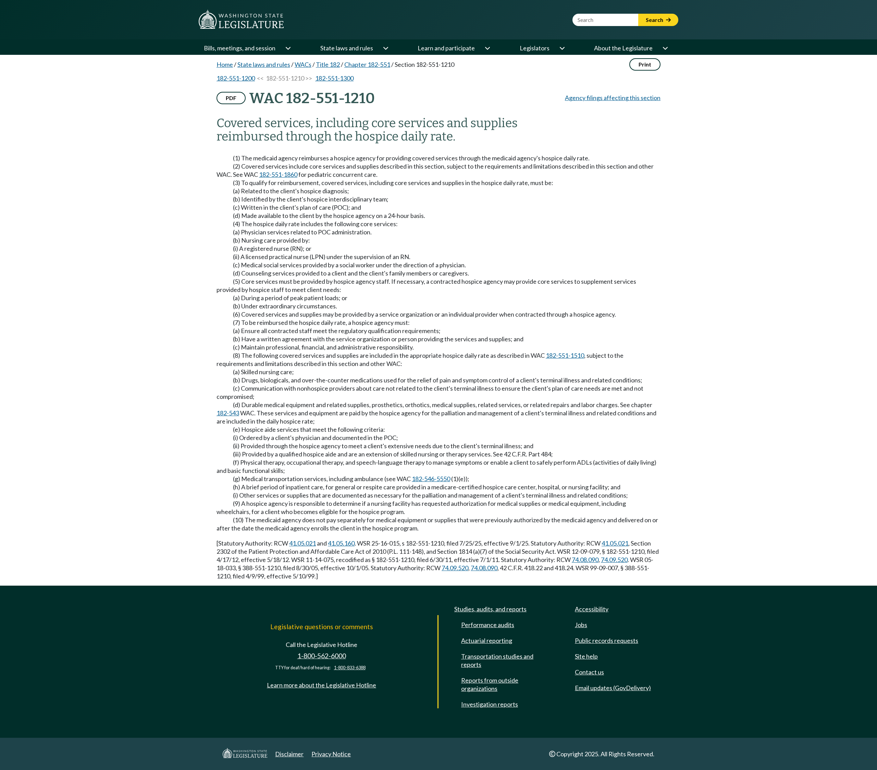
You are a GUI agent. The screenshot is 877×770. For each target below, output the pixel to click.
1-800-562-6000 (321, 656)
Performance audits (487, 624)
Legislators (534, 48)
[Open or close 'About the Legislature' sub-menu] (664, 48)
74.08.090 (585, 559)
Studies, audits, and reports (490, 609)
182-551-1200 (236, 78)
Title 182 (328, 64)
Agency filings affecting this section (612, 97)
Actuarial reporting (486, 640)
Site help (586, 656)
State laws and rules (346, 48)
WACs (303, 64)
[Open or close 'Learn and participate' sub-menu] (487, 48)
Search (655, 19)
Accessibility (591, 609)
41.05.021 (302, 543)
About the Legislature (623, 48)
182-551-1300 (334, 78)
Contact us (589, 672)
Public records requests (606, 640)
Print (645, 64)
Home (225, 64)
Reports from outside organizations (489, 684)
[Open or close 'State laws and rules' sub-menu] (385, 48)
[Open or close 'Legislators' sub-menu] (561, 48)
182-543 (228, 413)
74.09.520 (614, 559)
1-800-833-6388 (350, 667)
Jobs (581, 624)
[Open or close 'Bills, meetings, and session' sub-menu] (287, 48)
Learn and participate (446, 48)
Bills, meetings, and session (239, 48)
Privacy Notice (331, 754)
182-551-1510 (565, 355)
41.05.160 (341, 543)
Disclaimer (289, 754)
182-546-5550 (431, 478)
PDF (231, 98)
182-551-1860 (278, 174)
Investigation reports (489, 704)
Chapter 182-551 (367, 64)
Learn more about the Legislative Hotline (321, 685)
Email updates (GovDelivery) (613, 688)
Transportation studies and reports (497, 660)
